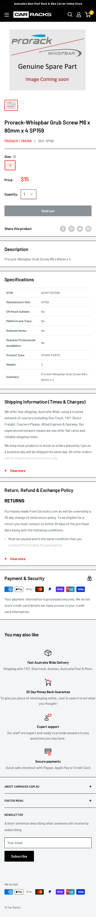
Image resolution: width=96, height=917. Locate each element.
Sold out (48, 211)
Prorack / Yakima (18, 141)
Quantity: (11, 194)
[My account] (79, 14)
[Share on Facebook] (63, 228)
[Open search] (70, 14)
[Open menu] (6, 15)
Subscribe (19, 856)
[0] (88, 14)
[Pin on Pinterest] (71, 228)
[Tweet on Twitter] (80, 228)
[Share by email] (88, 228)
